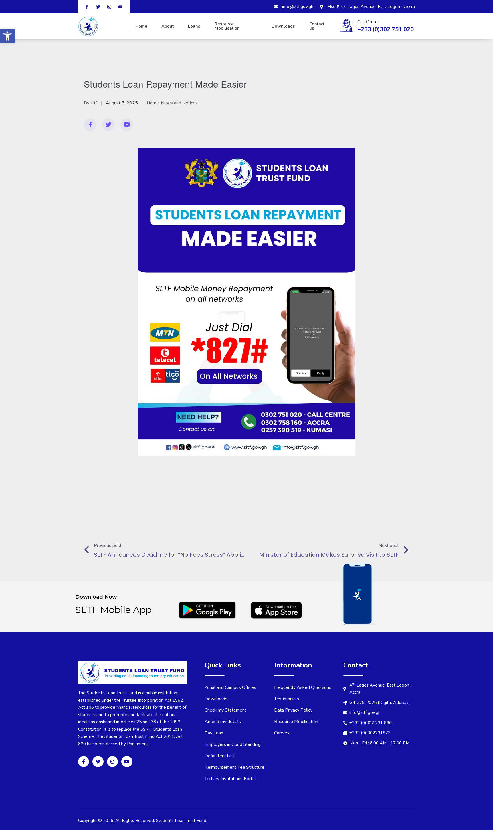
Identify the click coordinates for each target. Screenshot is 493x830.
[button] (7, 36)
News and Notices (179, 103)
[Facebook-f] (90, 124)
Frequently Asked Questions (302, 687)
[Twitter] (108, 124)
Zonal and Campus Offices (230, 687)
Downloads (283, 26)
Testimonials (286, 699)
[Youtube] (126, 124)
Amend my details (223, 721)
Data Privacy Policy (293, 710)
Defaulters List (219, 756)
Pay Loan (214, 733)
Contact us (316, 26)
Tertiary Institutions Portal (230, 779)
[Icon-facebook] (83, 761)
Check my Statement (225, 710)
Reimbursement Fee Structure (234, 767)
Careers (282, 733)
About (167, 26)
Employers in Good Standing (233, 744)
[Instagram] (112, 761)
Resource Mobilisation (227, 26)
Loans (194, 26)
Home (141, 26)
